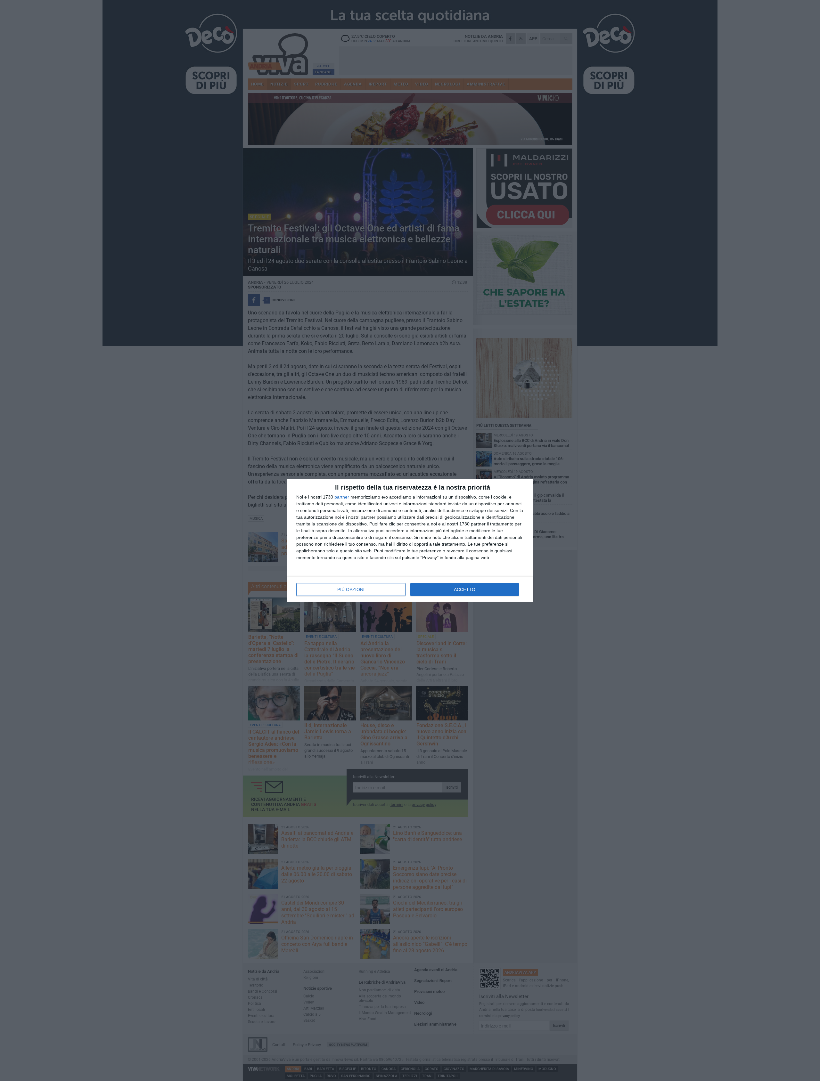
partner (341, 497)
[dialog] (410, 540)
